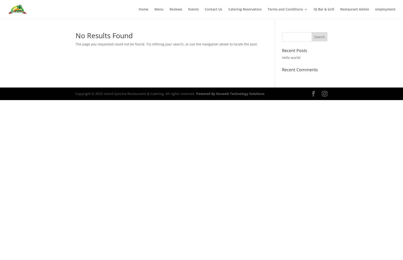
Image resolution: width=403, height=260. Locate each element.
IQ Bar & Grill (324, 9)
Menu (158, 9)
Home (143, 9)
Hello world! (291, 57)
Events (193, 9)
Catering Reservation (245, 9)
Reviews (176, 9)
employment (385, 9)
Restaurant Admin (354, 9)
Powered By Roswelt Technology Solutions (230, 93)
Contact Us (213, 9)
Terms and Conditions (285, 9)
